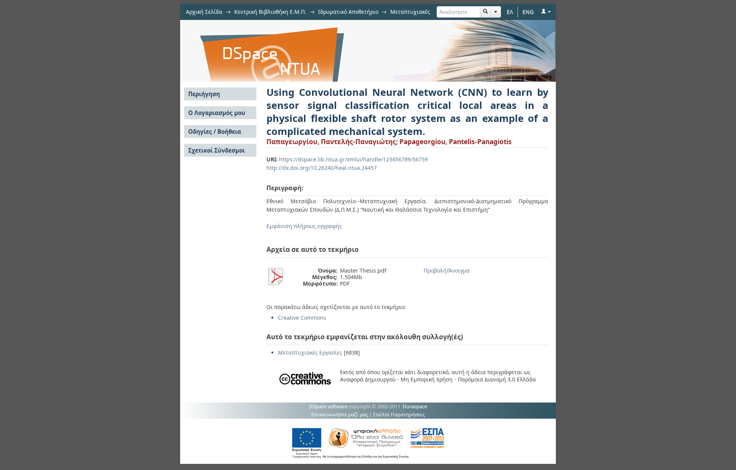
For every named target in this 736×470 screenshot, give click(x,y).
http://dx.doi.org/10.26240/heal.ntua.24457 (321, 167)
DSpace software (328, 406)
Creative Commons (302, 317)
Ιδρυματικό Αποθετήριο (348, 11)
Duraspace (414, 406)
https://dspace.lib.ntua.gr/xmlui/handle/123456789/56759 (353, 159)
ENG (528, 11)
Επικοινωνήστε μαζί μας (339, 414)
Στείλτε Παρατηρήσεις (399, 414)
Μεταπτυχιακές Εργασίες (310, 352)
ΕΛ (510, 11)
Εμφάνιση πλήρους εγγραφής (304, 226)
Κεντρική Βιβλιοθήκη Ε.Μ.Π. (270, 11)
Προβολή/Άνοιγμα (447, 270)
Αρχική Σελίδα (204, 11)
